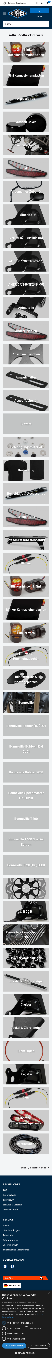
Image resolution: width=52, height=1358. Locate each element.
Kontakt (7, 1225)
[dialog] (26, 1324)
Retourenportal (10, 1240)
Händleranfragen (11, 1230)
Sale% (39, 16)
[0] (47, 3)
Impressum (8, 1199)
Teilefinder (8, 1235)
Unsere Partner (10, 1244)
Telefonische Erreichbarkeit (16, 1249)
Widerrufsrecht (10, 1209)
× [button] (49, 1293)
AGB (5, 1190)
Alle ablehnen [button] (38, 1345)
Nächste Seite (39, 1167)
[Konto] (42, 3)
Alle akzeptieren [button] (14, 1345)
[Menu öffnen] (4, 13)
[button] (26, 1353)
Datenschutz (9, 1195)
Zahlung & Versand (12, 1204)
